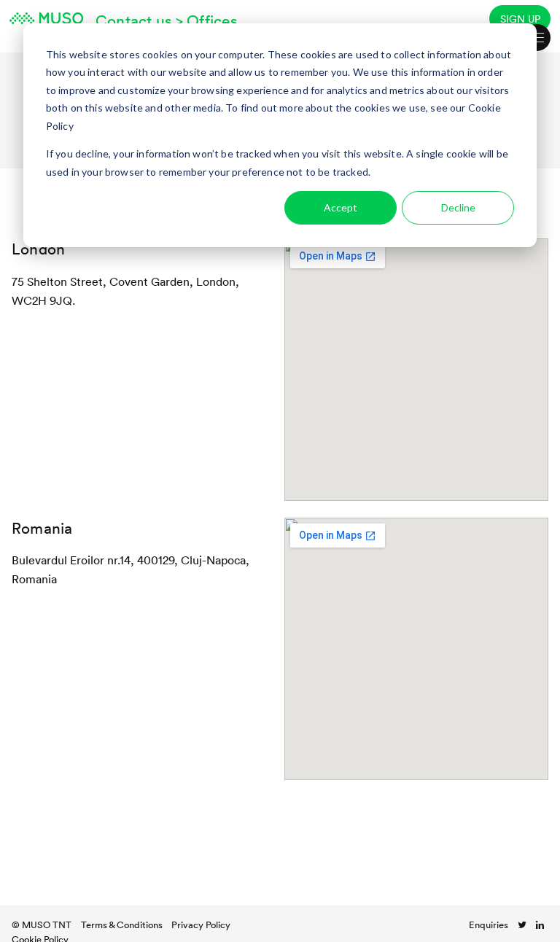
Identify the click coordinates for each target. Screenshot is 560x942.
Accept (340, 207)
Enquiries (488, 924)
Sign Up (520, 19)
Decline (458, 207)
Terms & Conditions (122, 924)
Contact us (134, 19)
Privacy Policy (200, 924)
